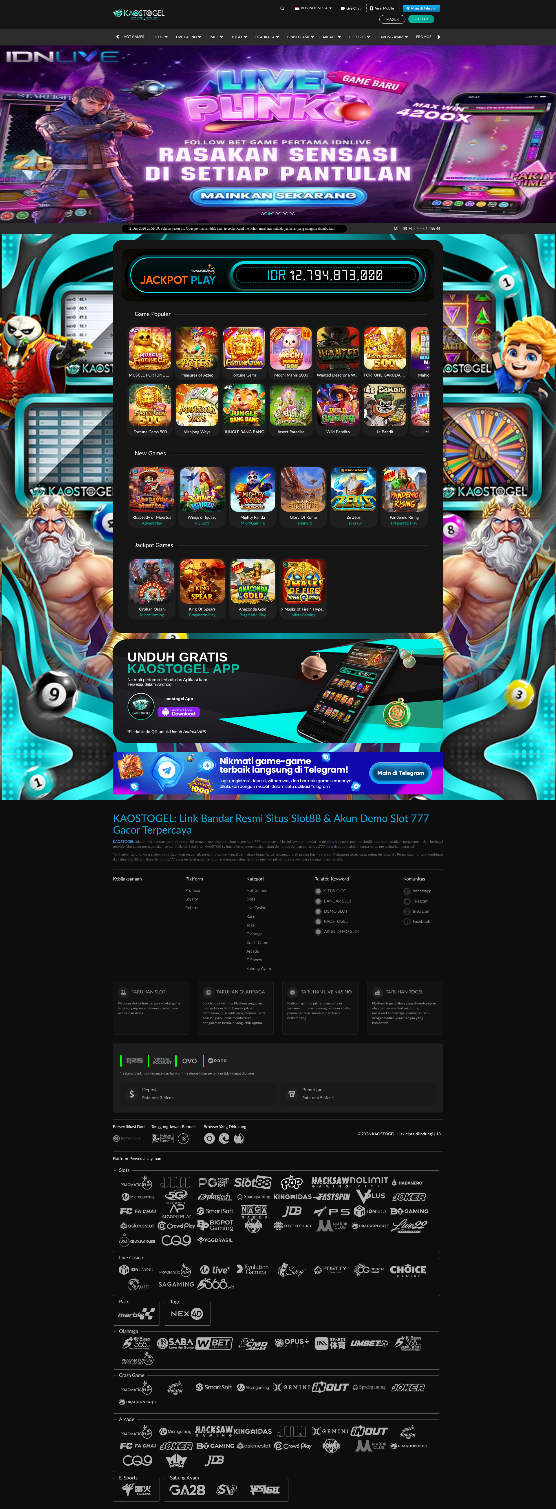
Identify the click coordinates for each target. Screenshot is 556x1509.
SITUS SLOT (335, 891)
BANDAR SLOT (338, 901)
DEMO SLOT (336, 911)
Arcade (330, 37)
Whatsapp (422, 891)
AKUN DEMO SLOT (342, 932)
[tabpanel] (278, 134)
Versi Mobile (384, 8)
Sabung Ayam (391, 37)
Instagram (422, 911)
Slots (158, 37)
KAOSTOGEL (123, 841)
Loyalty (191, 899)
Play (203, 280)
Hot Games (134, 37)
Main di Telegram (424, 8)
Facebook (421, 922)
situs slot (334, 841)
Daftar (421, 19)
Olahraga (265, 37)
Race (215, 37)
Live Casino (187, 37)
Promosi (424, 37)
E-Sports (358, 37)
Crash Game (299, 37)
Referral (192, 908)
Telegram (421, 901)
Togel (237, 37)
